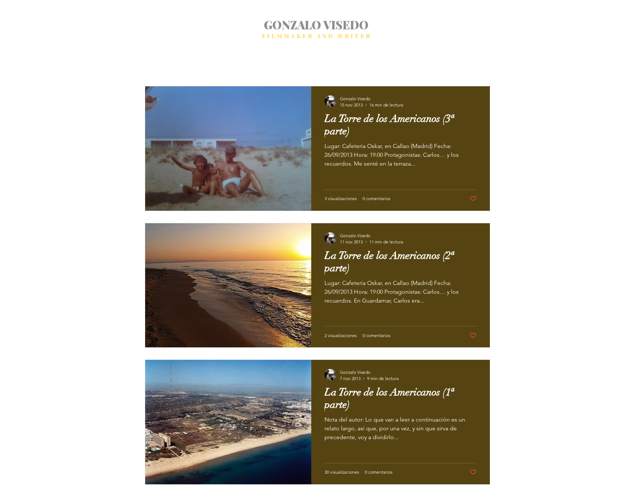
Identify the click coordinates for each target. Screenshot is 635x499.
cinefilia (320, 63)
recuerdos (386, 63)
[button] (480, 65)
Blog (150, 63)
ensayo (351, 63)
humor (219, 63)
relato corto (183, 63)
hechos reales (257, 63)
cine (292, 63)
